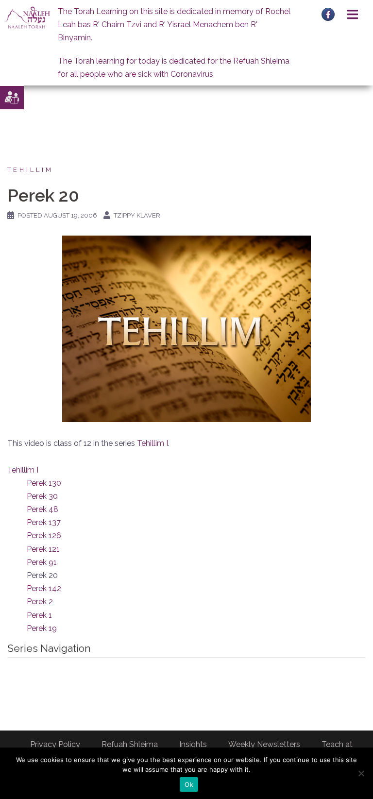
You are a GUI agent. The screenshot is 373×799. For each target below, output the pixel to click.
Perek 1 (39, 615)
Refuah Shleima (130, 744)
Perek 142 (44, 588)
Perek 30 (42, 496)
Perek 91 (42, 562)
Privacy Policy (55, 744)
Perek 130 (44, 483)
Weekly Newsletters (264, 744)
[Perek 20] (186, 328)
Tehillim (30, 169)
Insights (193, 744)
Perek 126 (44, 535)
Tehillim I (152, 443)
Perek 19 (42, 628)
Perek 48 (42, 509)
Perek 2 (40, 601)
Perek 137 (44, 522)
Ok (189, 784)
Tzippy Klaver (137, 215)
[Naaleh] (28, 17)
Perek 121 (43, 549)
